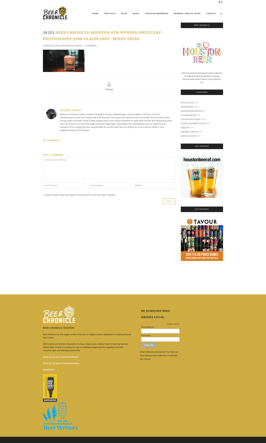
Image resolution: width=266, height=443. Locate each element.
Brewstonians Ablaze (192, 111)
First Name (146, 335)
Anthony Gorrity (73, 45)
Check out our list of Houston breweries (61, 356)
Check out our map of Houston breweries (61, 363)
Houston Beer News (190, 119)
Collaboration (188, 115)
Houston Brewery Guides (193, 123)
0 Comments (91, 45)
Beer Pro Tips (187, 102)
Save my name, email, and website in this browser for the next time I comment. (81, 195)
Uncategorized (188, 135)
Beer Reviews (187, 106)
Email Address (148, 327)
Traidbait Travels (189, 131)
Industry (185, 127)
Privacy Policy (49, 369)
